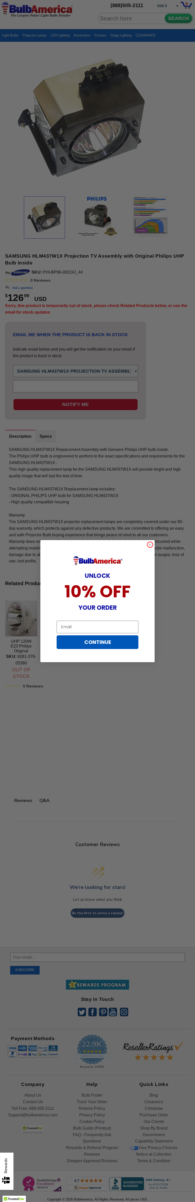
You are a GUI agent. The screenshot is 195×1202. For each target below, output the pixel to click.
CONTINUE (97, 642)
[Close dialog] (150, 544)
